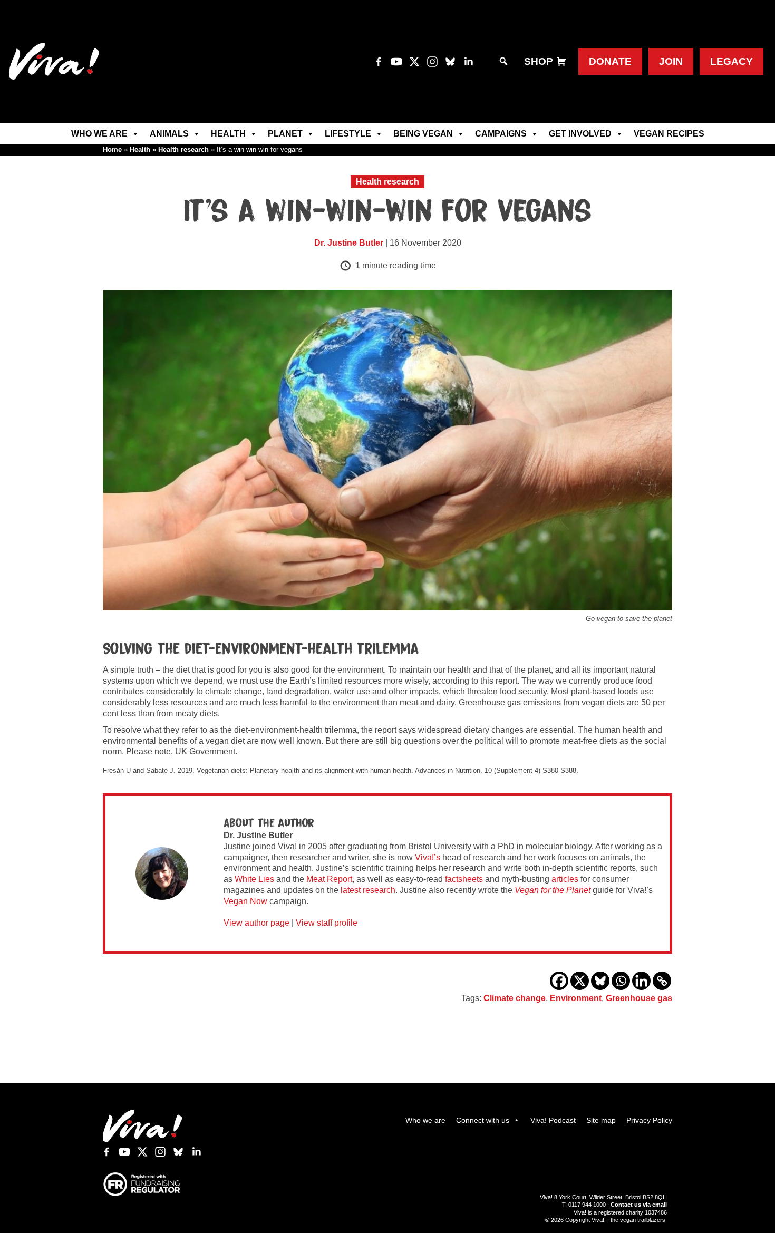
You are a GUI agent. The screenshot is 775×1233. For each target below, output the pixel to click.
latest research (368, 890)
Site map (601, 1120)
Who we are (99, 133)
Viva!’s (427, 857)
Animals (169, 133)
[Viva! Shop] (561, 61)
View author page (256, 922)
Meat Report (329, 879)
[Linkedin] (641, 981)
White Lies (254, 879)
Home (112, 149)
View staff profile (326, 922)
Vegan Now (245, 901)
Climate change (514, 998)
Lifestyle (348, 133)
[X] (579, 981)
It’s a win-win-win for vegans (387, 212)
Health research (183, 149)
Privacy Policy (649, 1120)
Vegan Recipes (669, 133)
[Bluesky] (600, 981)
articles (564, 879)
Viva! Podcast (553, 1120)
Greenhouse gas (639, 998)
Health (228, 133)
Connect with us (482, 1120)
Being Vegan (423, 133)
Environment (576, 998)
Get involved (580, 133)
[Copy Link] (662, 981)
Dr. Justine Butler (348, 242)
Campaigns (501, 133)
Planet (285, 133)
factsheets (464, 879)
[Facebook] (559, 981)
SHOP (538, 61)
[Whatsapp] (621, 981)
